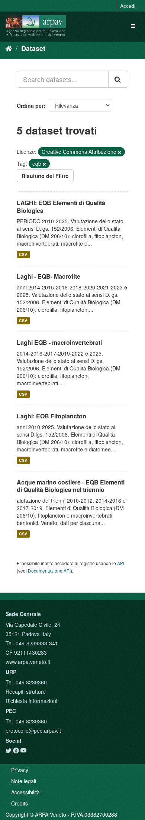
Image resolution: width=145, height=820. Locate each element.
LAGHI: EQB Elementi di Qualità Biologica (61, 206)
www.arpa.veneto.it (28, 661)
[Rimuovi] (119, 152)
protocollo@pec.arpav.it (33, 730)
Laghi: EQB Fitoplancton (51, 416)
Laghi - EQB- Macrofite (48, 276)
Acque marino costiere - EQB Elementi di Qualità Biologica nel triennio (71, 486)
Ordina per (30, 105)
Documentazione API (49, 570)
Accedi (128, 5)
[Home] (9, 48)
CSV (23, 254)
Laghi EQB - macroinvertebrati (59, 342)
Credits (19, 803)
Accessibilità (25, 792)
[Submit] (118, 79)
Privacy (19, 770)
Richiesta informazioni (31, 700)
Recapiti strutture (26, 691)
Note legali (23, 781)
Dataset (33, 48)
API (120, 563)
